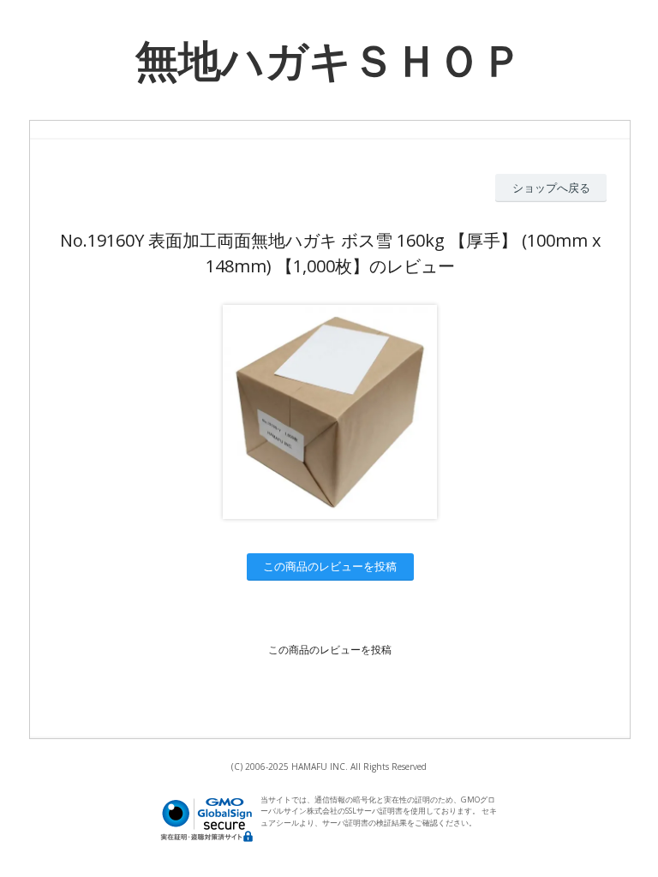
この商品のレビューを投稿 (330, 566)
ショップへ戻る (551, 187)
